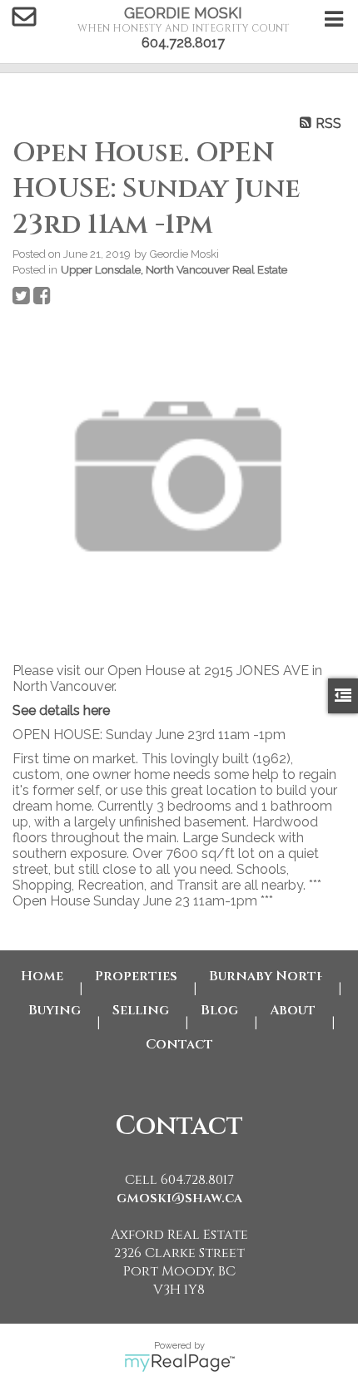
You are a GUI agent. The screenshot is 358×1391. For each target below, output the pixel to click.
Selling (140, 1010)
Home (42, 976)
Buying (54, 1010)
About (293, 1010)
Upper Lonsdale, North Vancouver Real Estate (174, 269)
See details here (61, 710)
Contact (179, 1044)
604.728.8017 (183, 43)
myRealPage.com (179, 1362)
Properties (136, 976)
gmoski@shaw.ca (179, 1198)
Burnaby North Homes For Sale (265, 976)
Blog (219, 1010)
